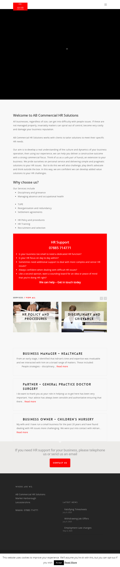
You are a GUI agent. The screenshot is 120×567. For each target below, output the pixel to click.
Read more (62, 366)
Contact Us (60, 463)
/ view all (29, 298)
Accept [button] (59, 562)
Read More (71, 562)
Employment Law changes (78, 527)
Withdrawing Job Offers (76, 518)
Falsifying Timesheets (75, 509)
